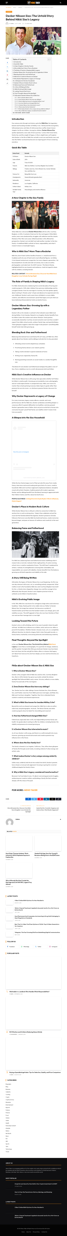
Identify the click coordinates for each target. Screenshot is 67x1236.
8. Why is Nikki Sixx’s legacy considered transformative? (31, 110)
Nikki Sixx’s (52, 644)
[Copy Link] (7, 83)
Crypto (7, 1097)
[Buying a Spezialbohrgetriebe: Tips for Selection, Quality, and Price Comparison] (33, 1053)
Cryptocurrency (10, 1099)
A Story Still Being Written (21, 87)
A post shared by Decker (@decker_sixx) (34, 477)
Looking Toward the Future (22, 91)
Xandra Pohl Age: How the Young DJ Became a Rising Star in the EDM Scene (47, 854)
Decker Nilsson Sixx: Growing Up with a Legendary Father (31, 72)
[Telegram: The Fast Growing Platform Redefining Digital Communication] (9, 934)
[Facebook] (7, 62)
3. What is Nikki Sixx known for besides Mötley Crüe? (31, 101)
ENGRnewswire (14, 1034)
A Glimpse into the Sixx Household (24, 81)
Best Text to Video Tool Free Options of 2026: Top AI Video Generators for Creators (37, 925)
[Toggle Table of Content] (48, 59)
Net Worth (8, 1133)
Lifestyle (8, 1128)
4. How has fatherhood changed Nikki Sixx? (28, 103)
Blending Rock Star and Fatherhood (24, 74)
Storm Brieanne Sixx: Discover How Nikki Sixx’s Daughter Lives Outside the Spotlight (19, 809)
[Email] (7, 79)
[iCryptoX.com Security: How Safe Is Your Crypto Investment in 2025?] (9, 1185)
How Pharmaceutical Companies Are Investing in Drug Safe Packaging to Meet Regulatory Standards (37, 917)
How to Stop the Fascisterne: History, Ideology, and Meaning (33, 1192)
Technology (9, 1149)
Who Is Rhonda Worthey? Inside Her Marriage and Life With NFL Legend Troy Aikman (19, 882)
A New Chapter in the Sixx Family (23, 66)
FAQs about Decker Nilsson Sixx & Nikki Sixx (26, 95)
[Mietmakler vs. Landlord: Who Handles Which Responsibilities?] (33, 972)
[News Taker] (33, 2)
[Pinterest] (7, 75)
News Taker (24, 1228)
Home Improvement (11, 1125)
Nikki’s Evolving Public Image (23, 89)
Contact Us (44, 1232)
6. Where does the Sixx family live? (26, 107)
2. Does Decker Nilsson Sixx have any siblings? (29, 99)
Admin (12, 23)
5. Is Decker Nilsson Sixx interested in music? (28, 105)
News (7, 1136)
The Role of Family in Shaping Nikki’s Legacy (27, 70)
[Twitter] (7, 66)
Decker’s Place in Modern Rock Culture (25, 83)
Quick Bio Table (18, 64)
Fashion (8, 1110)
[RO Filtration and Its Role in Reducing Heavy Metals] (33, 1013)
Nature (7, 1131)
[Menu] (7, 2)
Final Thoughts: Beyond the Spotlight (25, 93)
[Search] (60, 2)
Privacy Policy (36, 1232)
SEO (7, 1141)
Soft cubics (47, 1228)
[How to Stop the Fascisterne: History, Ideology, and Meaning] (9, 1194)
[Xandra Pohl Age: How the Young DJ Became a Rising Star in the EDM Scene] (48, 843)
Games (7, 1118)
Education (8, 1102)
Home (23, 1232)
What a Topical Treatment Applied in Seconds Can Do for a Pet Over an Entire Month (37, 909)
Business (8, 1089)
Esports (8, 1107)
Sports (7, 1144)
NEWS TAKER (31, 790)
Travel (7, 1151)
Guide (7, 1120)
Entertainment (9, 1105)
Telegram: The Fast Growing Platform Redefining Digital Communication (37, 932)
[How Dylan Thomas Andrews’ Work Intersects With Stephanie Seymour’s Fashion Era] (19, 843)
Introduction (17, 62)
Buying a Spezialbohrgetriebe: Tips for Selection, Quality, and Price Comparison (35, 1072)
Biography (8, 1084)
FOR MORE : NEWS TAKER (22, 112)
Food (7, 1115)
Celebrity (9, 11)
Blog (7, 1086)
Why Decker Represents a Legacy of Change (27, 78)
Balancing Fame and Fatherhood (24, 85)
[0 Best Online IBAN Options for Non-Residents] (9, 902)
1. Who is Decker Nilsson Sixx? (25, 97)
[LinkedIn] (7, 71)
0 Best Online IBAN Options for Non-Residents (29, 900)
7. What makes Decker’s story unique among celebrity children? (33, 109)
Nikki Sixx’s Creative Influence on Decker (26, 76)
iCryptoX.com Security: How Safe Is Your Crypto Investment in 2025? (36, 1184)
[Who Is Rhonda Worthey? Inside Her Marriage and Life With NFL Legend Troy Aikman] (19, 870)
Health (7, 1123)
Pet (6, 1138)
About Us (28, 1232)
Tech (7, 1146)
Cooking (8, 1094)
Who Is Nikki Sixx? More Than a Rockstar (26, 68)
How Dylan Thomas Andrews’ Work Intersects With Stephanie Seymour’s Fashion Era (18, 855)
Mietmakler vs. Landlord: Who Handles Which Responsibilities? (29, 991)
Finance (8, 1112)
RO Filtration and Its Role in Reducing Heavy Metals (25, 1032)
